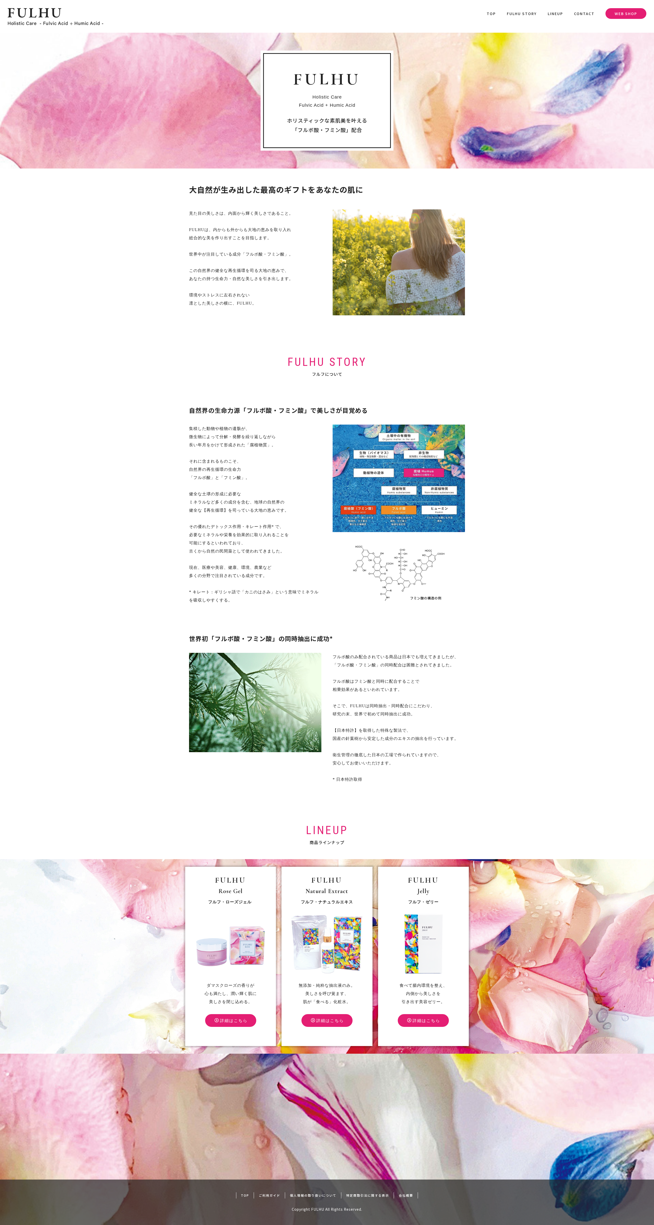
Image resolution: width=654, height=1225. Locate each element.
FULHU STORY (522, 13)
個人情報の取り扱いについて (313, 1195)
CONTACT (584, 13)
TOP (491, 13)
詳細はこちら (234, 1020)
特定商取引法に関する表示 (367, 1195)
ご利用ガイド (269, 1195)
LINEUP (555, 13)
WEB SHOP (626, 13)
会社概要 (406, 1195)
